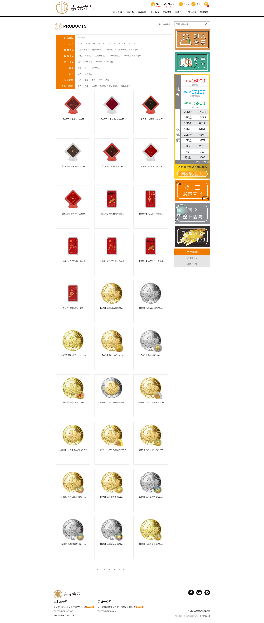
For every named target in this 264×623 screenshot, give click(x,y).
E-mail (186, 4)
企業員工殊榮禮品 (85, 56)
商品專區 (142, 12)
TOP (260, 605)
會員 (198, 4)
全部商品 (81, 38)
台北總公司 (192, 258)
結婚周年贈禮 (122, 50)
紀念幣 (94, 86)
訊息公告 (130, 12)
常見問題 (204, 12)
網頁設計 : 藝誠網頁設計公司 (186, 616)
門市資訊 (192, 12)
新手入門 (179, 12)
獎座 (86, 86)
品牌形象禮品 (100, 56)
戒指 (86, 80)
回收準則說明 (192, 174)
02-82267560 (165, 4)
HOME (75, 7)
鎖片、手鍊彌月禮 (85, 62)
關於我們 (117, 12)
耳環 (100, 80)
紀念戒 (103, 86)
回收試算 (167, 12)
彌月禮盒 (109, 62)
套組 (79, 68)
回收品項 (155, 12)
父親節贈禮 (109, 50)
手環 (93, 80)
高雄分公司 (192, 264)
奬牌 (79, 86)
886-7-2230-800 (108, 611)
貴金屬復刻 (113, 86)
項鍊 (79, 80)
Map (90, 607)
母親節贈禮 (96, 50)
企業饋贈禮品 (114, 56)
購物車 (206, 4)
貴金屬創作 (125, 86)
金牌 (79, 74)
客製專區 (134, 50)
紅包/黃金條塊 (83, 50)
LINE (260, 615)
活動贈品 (127, 56)
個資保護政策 (205, 616)
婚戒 (86, 68)
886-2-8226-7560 (65, 611)
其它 (107, 80)
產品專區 (166, 24)
